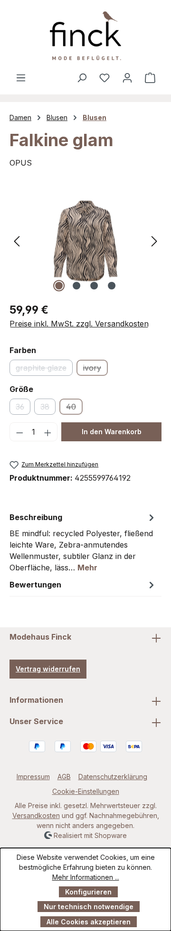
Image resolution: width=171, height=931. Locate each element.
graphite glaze (44, 369)
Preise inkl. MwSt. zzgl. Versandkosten (79, 323)
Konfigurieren (88, 892)
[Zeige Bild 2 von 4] (76, 285)
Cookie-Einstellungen (85, 791)
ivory (95, 369)
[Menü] (21, 77)
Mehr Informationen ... (85, 877)
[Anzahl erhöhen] (48, 431)
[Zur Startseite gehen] (86, 35)
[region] (85, 240)
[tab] (83, 542)
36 (23, 408)
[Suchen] (81, 77)
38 (48, 408)
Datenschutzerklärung (112, 777)
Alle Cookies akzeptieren (89, 922)
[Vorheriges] (17, 240)
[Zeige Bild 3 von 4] (94, 285)
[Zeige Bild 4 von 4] (111, 285)
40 (74, 408)
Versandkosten (36, 815)
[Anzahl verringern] (19, 431)
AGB (64, 777)
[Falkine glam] (85, 240)
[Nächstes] (154, 240)
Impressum (33, 777)
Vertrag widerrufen (48, 669)
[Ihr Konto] (127, 77)
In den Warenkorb (112, 432)
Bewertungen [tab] (35, 584)
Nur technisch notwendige (88, 907)
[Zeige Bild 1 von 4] (59, 285)
